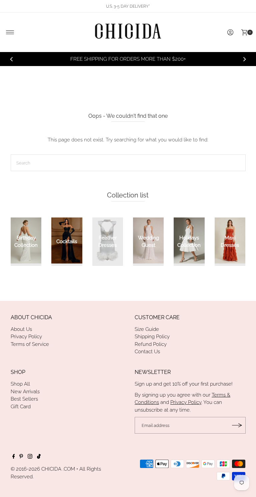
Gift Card (21, 407)
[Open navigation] (10, 32)
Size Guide (147, 329)
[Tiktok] (39, 457)
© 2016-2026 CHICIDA (36, 469)
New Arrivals (25, 392)
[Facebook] (13, 457)
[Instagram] (30, 457)
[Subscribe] (237, 425)
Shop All (20, 384)
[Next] (244, 59)
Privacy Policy (26, 337)
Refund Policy (151, 344)
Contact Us (147, 352)
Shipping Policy (152, 337)
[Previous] (11, 59)
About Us (21, 329)
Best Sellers (24, 399)
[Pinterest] (21, 457)
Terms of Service (30, 344)
